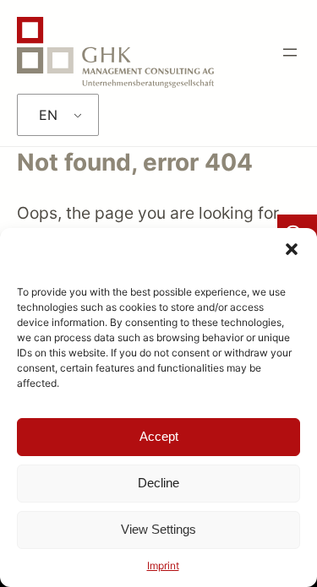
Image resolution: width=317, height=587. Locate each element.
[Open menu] (290, 52)
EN (48, 114)
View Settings (158, 529)
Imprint (163, 565)
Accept (158, 436)
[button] (291, 249)
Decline (158, 483)
